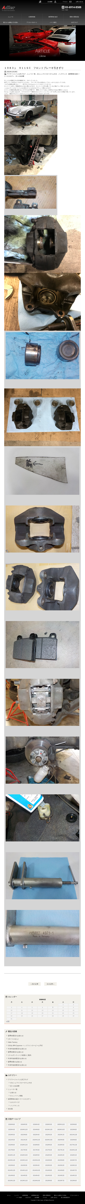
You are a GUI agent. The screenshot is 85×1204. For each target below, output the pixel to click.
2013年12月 (11, 1180)
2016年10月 (24, 1155)
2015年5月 (24, 1165)
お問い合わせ (79, 1)
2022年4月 (36, 1134)
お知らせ (13, 1092)
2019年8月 (11, 1145)
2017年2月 (48, 1150)
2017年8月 (11, 1150)
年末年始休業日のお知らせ (17, 1049)
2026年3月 (48, 1124)
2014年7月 (73, 1170)
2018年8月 (36, 1145)
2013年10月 (36, 1180)
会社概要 (49, 1)
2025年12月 (61, 1124)
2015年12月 (11, 1160)
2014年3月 (48, 1175)
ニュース (10, 17)
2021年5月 (11, 1140)
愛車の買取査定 (74, 17)
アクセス (65, 1)
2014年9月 (48, 1170)
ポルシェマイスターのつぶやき (47, 74)
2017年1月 (61, 1150)
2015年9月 (48, 1160)
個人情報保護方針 (65, 1197)
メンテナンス (62, 74)
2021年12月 (73, 1134)
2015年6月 (11, 1165)
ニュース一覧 (31, 74)
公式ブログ (74, 22)
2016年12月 (73, 1150)
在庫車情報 (32, 17)
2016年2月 (61, 1155)
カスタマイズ (14, 1102)
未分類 (10, 1109)
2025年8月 (73, 1124)
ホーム (9, 1195)
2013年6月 (73, 1180)
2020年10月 (48, 1140)
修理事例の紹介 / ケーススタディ (19, 1099)
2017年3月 (36, 1150)
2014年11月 (24, 1170)
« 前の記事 (34, 984)
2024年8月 (36, 1129)
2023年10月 (61, 1129)
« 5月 (7, 1021)
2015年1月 (73, 1165)
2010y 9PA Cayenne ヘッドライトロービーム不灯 (25, 1045)
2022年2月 (48, 1134)
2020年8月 (73, 1140)
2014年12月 (11, 1170)
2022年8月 (24, 1134)
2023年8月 (73, 1129)
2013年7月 (61, 1180)
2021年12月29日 (12, 72)
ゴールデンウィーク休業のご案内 (19, 1055)
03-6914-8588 (73, 7)
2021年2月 (24, 1140)
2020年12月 (36, 1140)
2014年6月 (11, 1175)
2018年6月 (48, 1145)
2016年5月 (36, 1155)
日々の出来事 (20, 76)
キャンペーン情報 (16, 1096)
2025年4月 (11, 1129)
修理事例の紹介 (53, 17)
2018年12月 (24, 1145)
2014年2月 (61, 1175)
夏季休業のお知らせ (15, 1062)
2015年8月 (61, 1160)
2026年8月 (11, 1124)
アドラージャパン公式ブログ (16, 74)
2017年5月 (24, 1150)
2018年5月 (61, 1145)
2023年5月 (11, 1134)
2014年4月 (36, 1175)
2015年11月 (24, 1160)
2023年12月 (48, 1129)
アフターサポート (32, 22)
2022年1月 (61, 1134)
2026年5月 (24, 1124)
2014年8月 (61, 1170)
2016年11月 (11, 1155)
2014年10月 (36, 1170)
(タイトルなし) (13, 1039)
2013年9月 (48, 1180)
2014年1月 (73, 1175)
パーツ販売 (53, 22)
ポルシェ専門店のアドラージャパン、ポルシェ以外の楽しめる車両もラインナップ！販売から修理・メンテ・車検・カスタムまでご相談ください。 (17, 8)
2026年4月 (36, 1124)
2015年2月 (61, 1165)
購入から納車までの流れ (10, 22)
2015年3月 (48, 1165)
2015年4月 (36, 1165)
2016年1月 (73, 1155)
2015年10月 (36, 1160)
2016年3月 (48, 1155)
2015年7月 (73, 1160)
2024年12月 (24, 1129)
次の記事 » (50, 984)
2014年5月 (24, 1175)
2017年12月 (73, 1145)
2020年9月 (61, 1140)
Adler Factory (12, 1042)
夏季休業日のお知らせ (16, 1036)
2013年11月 (24, 1180)
